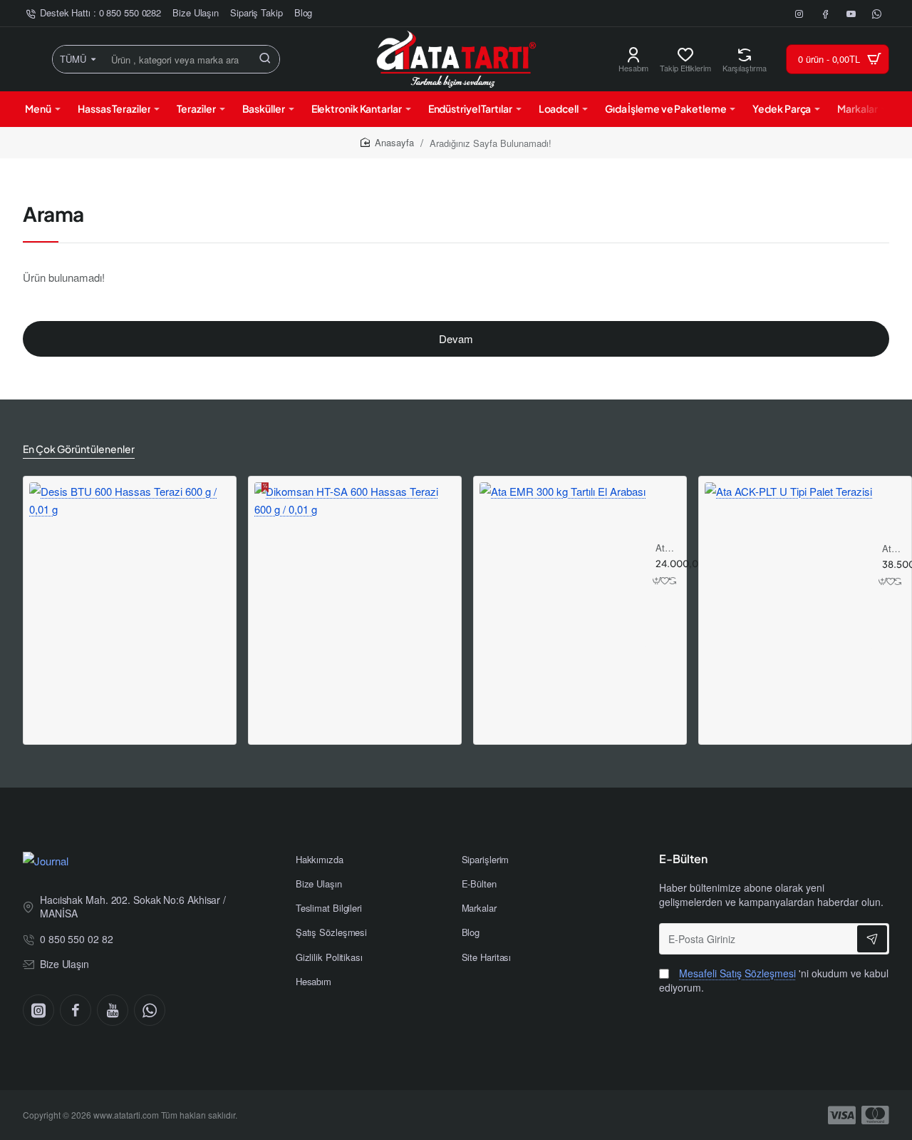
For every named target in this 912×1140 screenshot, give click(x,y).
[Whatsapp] (149, 1010)
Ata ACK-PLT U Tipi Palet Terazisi (891, 549)
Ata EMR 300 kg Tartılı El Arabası (666, 548)
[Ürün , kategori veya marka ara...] (265, 59)
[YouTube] (112, 1010)
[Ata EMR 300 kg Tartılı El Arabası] (563, 565)
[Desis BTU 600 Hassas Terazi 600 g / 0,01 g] (129, 582)
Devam (456, 338)
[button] (657, 581)
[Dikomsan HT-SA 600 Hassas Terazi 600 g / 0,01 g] (354, 582)
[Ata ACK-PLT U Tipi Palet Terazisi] (788, 566)
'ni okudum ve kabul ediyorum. (773, 980)
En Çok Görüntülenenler (79, 448)
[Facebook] (75, 1010)
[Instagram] (38, 1010)
